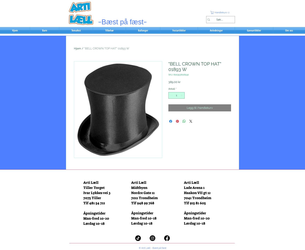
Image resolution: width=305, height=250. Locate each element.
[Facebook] (167, 238)
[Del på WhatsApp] (184, 121)
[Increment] (182, 95)
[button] (220, 12)
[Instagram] (152, 238)
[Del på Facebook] (171, 121)
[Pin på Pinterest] (177, 121)
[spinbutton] (176, 95)
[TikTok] (138, 238)
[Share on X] (191, 121)
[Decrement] (171, 95)
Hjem (77, 48)
